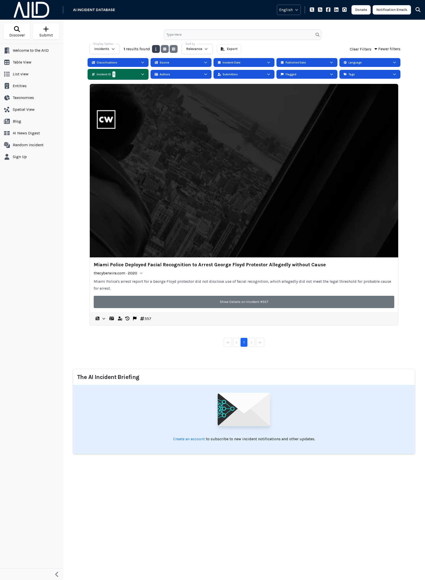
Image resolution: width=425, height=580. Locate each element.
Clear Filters (360, 49)
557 (148, 318)
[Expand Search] (415, 10)
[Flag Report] (134, 318)
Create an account (189, 439)
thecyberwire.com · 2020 (115, 273)
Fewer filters (389, 49)
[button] (127, 318)
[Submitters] (120, 318)
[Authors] (111, 318)
